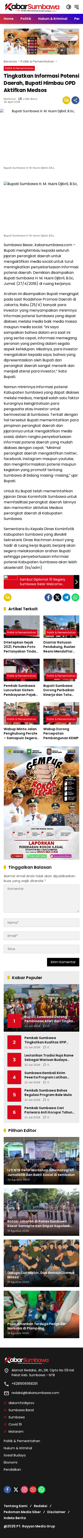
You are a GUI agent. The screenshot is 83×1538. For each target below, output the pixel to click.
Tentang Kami (15, 1506)
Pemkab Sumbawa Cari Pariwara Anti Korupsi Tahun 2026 (48, 1110)
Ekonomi (10, 1462)
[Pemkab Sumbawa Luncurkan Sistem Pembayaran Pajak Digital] (22, 670)
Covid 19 (15, 1424)
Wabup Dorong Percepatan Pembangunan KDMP (61, 733)
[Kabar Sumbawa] (32, 6)
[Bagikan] (75, 100)
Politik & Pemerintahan (19, 68)
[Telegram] (66, 597)
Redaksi (40, 1506)
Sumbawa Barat (21, 1410)
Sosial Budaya (15, 1455)
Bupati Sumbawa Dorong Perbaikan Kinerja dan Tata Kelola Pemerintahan (61, 690)
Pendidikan (12, 1469)
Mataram (16, 1431)
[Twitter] (57, 597)
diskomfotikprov (21, 1403)
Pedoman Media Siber (22, 1512)
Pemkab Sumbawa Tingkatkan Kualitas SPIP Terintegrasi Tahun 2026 (45, 1040)
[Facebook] (48, 597)
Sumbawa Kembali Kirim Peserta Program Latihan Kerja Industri (45, 1075)
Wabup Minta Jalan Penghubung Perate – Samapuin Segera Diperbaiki (20, 734)
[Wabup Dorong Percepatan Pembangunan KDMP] (61, 713)
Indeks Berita (15, 1518)
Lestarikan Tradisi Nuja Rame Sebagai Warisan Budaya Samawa (49, 1057)
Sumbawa (17, 1417)
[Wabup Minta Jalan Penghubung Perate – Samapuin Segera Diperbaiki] (22, 713)
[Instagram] (24, 1489)
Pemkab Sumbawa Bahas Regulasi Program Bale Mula (48, 1092)
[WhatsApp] (75, 597)
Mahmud (9, 99)
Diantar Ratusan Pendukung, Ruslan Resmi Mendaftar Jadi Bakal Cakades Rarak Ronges (60, 647)
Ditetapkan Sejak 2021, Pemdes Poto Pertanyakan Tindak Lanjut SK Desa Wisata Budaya (21, 647)
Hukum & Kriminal (18, 1448)
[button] (68, 7)
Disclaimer (56, 1512)
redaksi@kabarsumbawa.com (35, 1392)
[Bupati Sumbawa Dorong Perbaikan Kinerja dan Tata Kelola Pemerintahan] (61, 670)
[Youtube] (33, 1489)
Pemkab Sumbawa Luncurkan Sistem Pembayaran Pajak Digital (20, 690)
